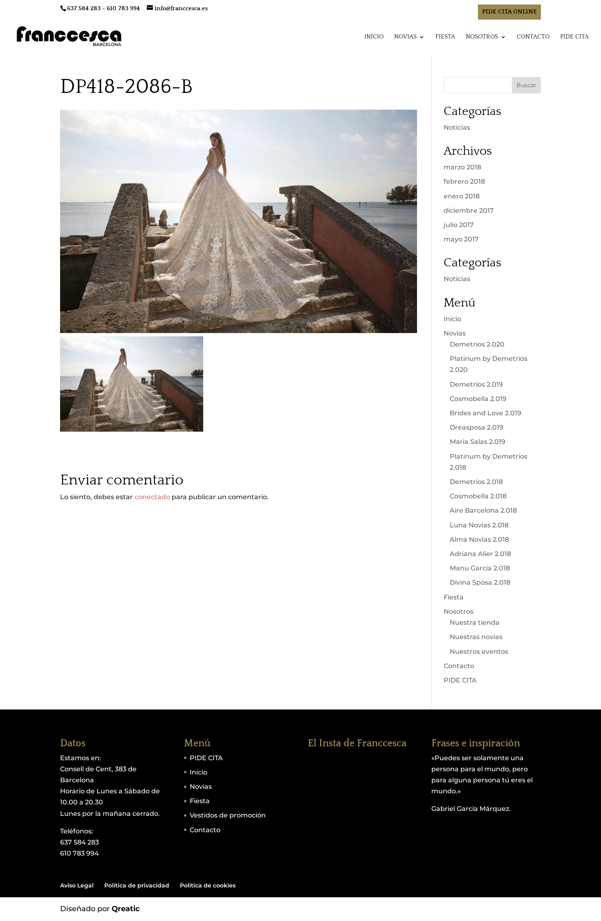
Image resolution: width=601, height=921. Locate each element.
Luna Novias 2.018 (479, 525)
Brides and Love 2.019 (485, 413)
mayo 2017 (461, 239)
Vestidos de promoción (228, 815)
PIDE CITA (574, 37)
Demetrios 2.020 (477, 344)
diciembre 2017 (469, 210)
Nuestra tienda (475, 622)
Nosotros (482, 37)
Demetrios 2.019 (476, 384)
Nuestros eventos (479, 651)
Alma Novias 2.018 (479, 539)
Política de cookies (207, 885)
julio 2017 (459, 225)
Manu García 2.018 (480, 568)
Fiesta (445, 37)
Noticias (457, 127)
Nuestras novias (476, 637)
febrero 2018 (464, 181)
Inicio (373, 37)
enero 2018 (462, 196)
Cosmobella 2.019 (478, 399)
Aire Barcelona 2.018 (483, 510)
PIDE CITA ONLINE (509, 11)
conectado (152, 497)
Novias (405, 37)
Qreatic (126, 908)
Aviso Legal (77, 885)
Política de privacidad (136, 885)
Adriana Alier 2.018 (480, 554)
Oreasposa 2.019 (476, 427)
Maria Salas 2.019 (477, 442)
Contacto (533, 37)
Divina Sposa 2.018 (480, 582)
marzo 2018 (462, 167)
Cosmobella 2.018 (478, 496)
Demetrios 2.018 (476, 482)
